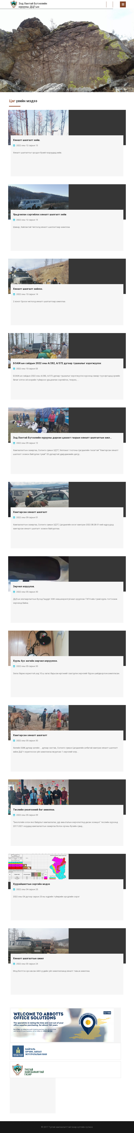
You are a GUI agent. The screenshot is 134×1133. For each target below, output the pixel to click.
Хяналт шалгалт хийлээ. (28, 288)
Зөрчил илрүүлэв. (24, 586)
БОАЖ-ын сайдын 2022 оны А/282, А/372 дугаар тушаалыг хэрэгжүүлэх (57, 363)
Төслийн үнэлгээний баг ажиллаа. (34, 809)
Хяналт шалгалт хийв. (26, 140)
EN (116, 4)
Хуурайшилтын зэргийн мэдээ (31, 884)
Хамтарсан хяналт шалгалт (30, 512)
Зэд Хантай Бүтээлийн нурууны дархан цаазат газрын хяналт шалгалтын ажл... (62, 437)
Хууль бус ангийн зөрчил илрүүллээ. (35, 660)
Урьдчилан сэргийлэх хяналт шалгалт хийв (39, 214)
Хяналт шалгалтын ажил (28, 958)
